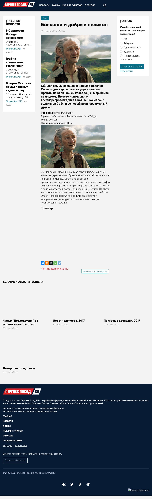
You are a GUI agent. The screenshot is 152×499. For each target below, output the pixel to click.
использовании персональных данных (38, 411)
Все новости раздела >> (95, 271)
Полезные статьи (12, 440)
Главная (7, 416)
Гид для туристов (72, 5)
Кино (45, 18)
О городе (90, 5)
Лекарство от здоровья (19, 368)
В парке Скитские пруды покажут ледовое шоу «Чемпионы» (18, 88)
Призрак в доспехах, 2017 (122, 320)
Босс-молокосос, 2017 (69, 320)
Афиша (56, 5)
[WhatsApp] (55, 263)
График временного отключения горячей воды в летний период (17, 66)
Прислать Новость (15, 460)
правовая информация (52, 408)
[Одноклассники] (47, 263)
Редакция (7, 445)
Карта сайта (21, 445)
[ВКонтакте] (43, 263)
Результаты (126, 71)
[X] (51, 263)
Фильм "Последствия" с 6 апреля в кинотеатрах (20, 322)
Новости (44, 5)
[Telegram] (59, 263)
